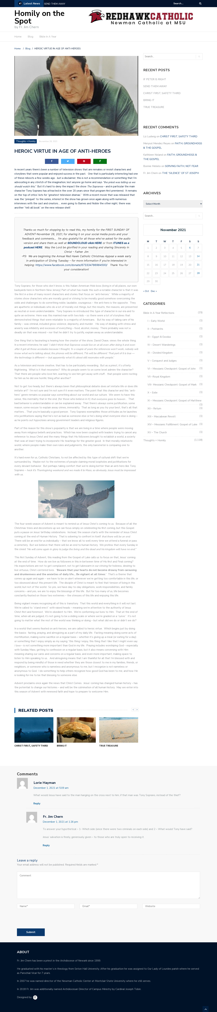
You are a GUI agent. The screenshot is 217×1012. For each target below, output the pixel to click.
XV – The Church (157, 432)
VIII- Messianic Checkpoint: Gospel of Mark (171, 384)
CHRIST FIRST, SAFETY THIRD (31, 745)
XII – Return (154, 408)
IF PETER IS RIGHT (154, 79)
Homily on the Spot (39, 17)
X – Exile (152, 392)
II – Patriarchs (155, 329)
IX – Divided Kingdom (160, 352)
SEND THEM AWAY (54, 3)
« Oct (146, 291)
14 (198, 256)
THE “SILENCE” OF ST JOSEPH (180, 173)
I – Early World (156, 321)
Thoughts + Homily (26, 141)
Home (18, 36)
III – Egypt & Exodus (159, 337)
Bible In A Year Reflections (158, 313)
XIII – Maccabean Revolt (161, 416)
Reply (36, 803)
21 (198, 264)
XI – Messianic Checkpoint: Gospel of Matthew (174, 400)
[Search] (200, 3)
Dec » (154, 291)
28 (198, 273)
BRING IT (62, 745)
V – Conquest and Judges (162, 360)
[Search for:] (184, 3)
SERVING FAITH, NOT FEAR (181, 166)
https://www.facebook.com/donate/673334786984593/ (71, 265)
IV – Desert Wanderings (161, 344)
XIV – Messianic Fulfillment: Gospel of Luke (172, 424)
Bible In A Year (48, 36)
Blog (30, 36)
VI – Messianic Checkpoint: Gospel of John (171, 368)
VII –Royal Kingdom (158, 376)
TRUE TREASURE (108, 745)
